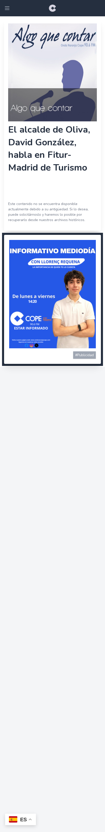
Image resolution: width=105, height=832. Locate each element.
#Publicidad (84, 355)
